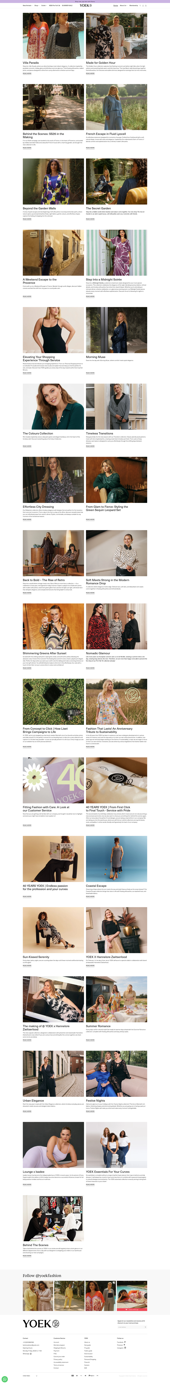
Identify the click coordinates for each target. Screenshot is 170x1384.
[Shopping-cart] (146, 5)
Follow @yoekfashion (42, 1275)
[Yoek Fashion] (86, 5)
